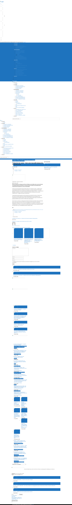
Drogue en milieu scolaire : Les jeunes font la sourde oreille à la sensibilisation (24, 425)
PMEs (16, 64)
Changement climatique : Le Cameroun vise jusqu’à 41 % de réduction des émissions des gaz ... (20, 452)
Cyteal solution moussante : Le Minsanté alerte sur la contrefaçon (20, 375)
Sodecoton (24, 210)
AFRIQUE (17, 159)
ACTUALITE (3, 4)
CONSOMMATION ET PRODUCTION (8, 30)
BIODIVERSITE (5, 14)
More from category (27, 227)
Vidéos (4, 5)
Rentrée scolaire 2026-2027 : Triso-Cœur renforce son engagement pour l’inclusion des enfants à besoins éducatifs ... (20, 317)
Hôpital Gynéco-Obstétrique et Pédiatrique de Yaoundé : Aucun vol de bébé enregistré (20, 393)
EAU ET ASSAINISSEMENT (6, 17)
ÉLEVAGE (4, 22)
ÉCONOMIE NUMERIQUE (19, 47)
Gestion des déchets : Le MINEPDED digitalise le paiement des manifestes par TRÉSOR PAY (38, 240)
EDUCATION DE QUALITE (6, 33)
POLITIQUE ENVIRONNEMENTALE (8, 19)
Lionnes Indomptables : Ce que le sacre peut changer (18, 239)
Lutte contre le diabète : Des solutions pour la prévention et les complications (20, 368)
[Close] (44, 159)
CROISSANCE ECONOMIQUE (7, 12)
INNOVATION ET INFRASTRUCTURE (21, 65)
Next (15, 245)
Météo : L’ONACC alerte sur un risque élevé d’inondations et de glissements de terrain (20, 441)
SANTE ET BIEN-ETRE (6, 35)
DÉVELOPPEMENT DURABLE (7, 13)
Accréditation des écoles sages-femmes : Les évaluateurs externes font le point (17, 415)
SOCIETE (3, 29)
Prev (13, 245)
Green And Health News (16, 225)
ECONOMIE (15, 44)
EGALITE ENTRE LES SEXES (7, 34)
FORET (6, 15)
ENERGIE (4, 23)
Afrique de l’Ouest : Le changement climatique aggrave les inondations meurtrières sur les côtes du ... (20, 459)
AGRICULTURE (5, 24)
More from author (20, 227)
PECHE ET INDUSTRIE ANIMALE (7, 28)
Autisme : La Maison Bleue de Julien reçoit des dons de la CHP (16, 436)
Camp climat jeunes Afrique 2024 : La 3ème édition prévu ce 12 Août (24, 415)
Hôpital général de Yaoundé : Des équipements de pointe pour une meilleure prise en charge (20, 387)
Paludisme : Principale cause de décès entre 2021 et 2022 (22, 221)
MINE (16, 66)
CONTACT (3, 37)
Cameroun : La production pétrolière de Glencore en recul (23, 269)
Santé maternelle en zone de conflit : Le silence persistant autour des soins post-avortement (20, 380)
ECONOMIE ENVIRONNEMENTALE (8, 18)
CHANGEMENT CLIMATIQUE (7, 11)
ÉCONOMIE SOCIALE (6, 9)
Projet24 (24, 42)
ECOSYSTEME (7, 16)
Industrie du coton (31, 209)
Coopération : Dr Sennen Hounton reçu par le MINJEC (17, 403)
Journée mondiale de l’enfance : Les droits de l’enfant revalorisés (23, 404)
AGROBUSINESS (19, 63)
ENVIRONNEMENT (4, 10)
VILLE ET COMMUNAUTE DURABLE (8, 20)
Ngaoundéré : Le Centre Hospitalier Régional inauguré (50, 167)
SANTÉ (19, 366)
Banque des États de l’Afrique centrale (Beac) (21, 209)
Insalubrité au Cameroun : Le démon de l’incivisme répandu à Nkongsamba (24, 218)
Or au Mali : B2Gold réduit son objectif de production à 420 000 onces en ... (20, 332)
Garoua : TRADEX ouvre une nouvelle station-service (19, 325)
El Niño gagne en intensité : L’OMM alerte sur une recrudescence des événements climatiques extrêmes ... (20, 447)
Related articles (14, 227)
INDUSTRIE (3, 21)
